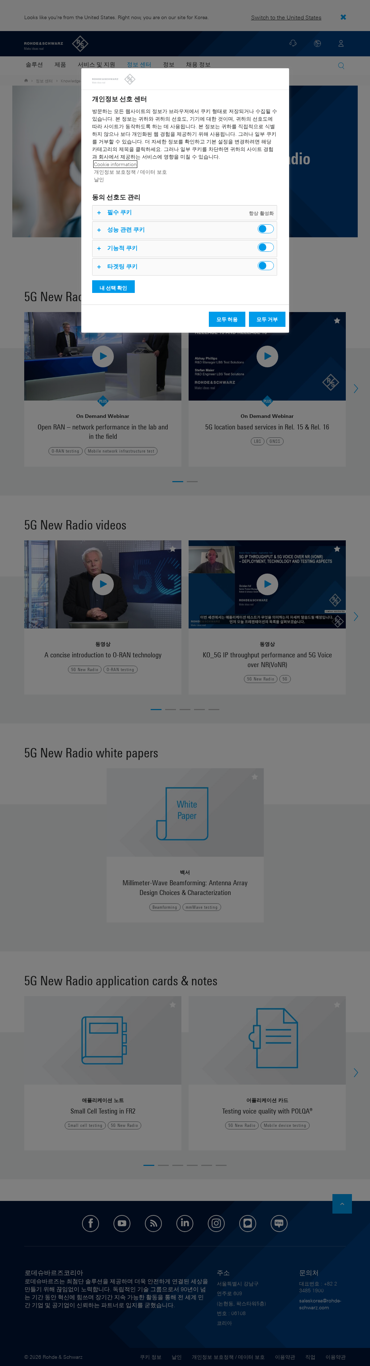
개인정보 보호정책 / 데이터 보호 (130, 172)
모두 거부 (267, 319)
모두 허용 (227, 319)
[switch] (266, 228)
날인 (99, 179)
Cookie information (115, 164)
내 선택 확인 (113, 288)
